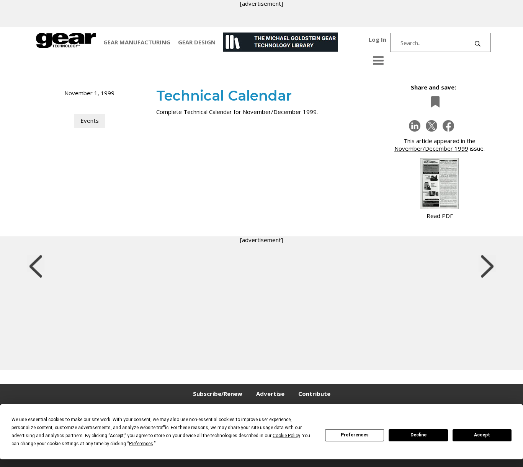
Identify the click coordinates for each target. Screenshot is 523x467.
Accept (482, 435)
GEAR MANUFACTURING (136, 42)
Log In (377, 39)
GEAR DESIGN (197, 42)
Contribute (314, 393)
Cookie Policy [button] (286, 435)
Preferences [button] (141, 443)
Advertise (270, 393)
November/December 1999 (431, 148)
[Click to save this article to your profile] (433, 101)
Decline (418, 435)
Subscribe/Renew (217, 393)
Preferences (355, 435)
